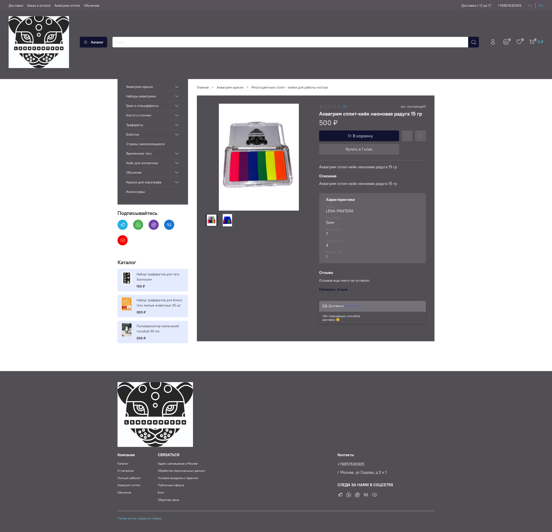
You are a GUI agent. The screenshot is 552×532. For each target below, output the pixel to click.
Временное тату (139, 153)
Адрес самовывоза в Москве (178, 463)
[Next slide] (305, 157)
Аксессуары (135, 191)
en (530, 5)
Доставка (16, 5)
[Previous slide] (212, 157)
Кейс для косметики (142, 163)
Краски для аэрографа (143, 182)
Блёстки (132, 134)
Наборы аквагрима (141, 96)
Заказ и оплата (38, 5)
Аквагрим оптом (67, 5)
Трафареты (134, 125)
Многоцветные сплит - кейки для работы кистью (289, 87)
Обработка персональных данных (181, 471)
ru (541, 5)
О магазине (126, 471)
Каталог (97, 42)
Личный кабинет (129, 478)
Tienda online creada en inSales (140, 518)
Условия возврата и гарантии (178, 478)
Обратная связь (168, 500)
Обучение (91, 5)
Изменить (352, 306)
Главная (203, 87)
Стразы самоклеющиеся (145, 144)
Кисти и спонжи (138, 115)
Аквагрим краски (230, 87)
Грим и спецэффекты (142, 105)
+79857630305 (509, 5)
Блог (161, 492)
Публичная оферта (171, 485)
